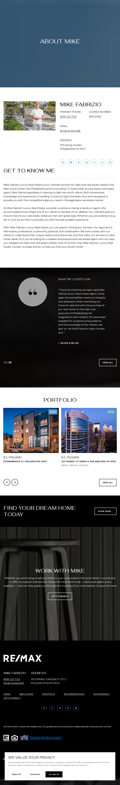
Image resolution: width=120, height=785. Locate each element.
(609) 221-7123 (68, 116)
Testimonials (101, 694)
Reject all (16, 774)
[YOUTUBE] (71, 162)
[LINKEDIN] (63, 162)
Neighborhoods (74, 694)
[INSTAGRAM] (94, 162)
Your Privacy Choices (60, 782)
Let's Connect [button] (60, 596)
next (14, 482)
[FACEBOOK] (79, 162)
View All (108, 362)
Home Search (106, 511)
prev (7, 482)
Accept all (54, 774)
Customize (35, 774)
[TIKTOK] (102, 162)
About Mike (26, 694)
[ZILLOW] (110, 162)
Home (7, 694)
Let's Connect (12, 698)
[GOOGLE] (87, 162)
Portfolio (48, 694)
